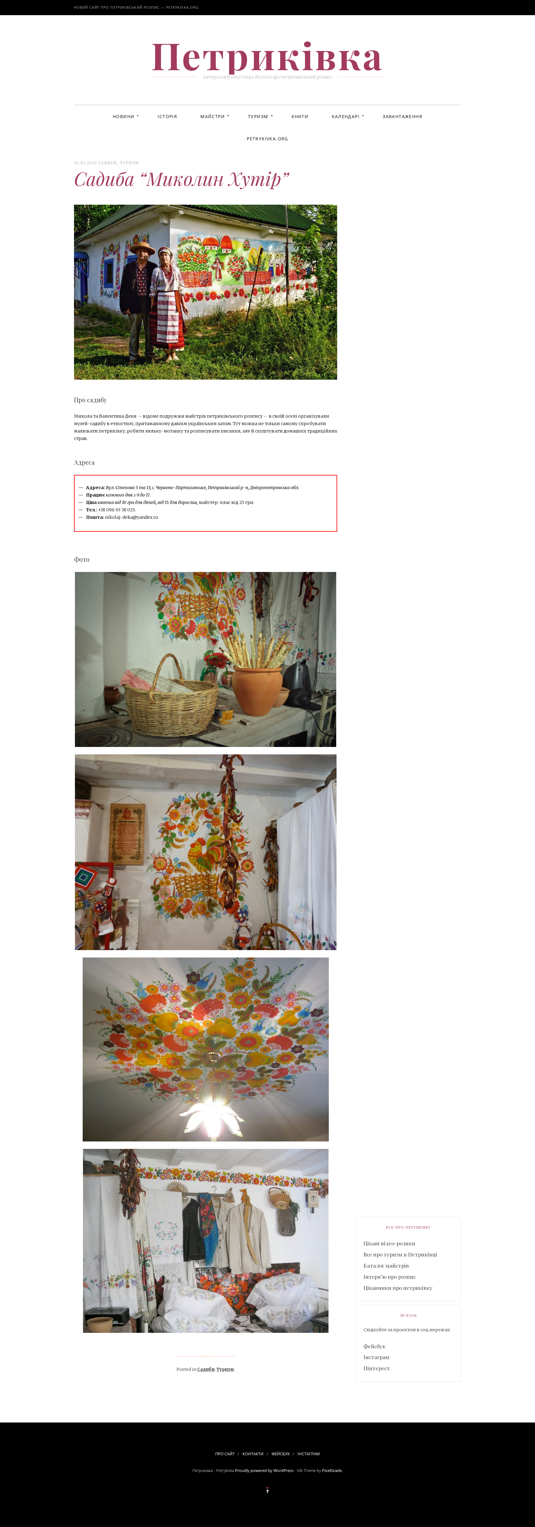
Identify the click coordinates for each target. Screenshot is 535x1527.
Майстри (212, 116)
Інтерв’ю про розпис (389, 1276)
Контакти (252, 1454)
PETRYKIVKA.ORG (267, 139)
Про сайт (225, 1454)
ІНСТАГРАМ (309, 1454)
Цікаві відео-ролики (389, 1243)
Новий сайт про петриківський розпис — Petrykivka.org (136, 7)
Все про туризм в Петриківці (400, 1254)
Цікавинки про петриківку (398, 1287)
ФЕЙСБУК (281, 1454)
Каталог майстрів (386, 1265)
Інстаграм (376, 1357)
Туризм (258, 116)
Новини (123, 116)
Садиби (107, 162)
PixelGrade (332, 1470)
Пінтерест (376, 1368)
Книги (300, 116)
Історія (167, 116)
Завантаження (402, 116)
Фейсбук (374, 1346)
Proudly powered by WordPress (264, 1470)
